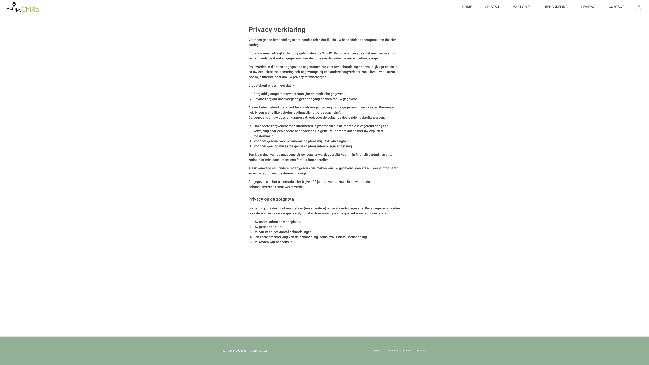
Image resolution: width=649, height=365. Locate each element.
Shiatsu (492, 6)
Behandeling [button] (556, 6)
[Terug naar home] (23, 7)
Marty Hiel (522, 6)
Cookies (375, 350)
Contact (616, 6)
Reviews (588, 6)
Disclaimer (392, 350)
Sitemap (421, 350)
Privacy (407, 350)
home (467, 6)
